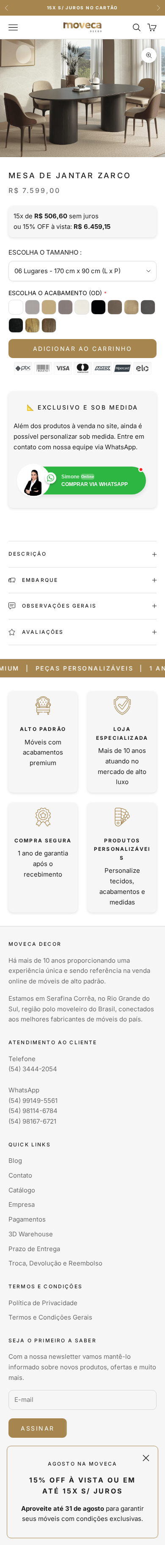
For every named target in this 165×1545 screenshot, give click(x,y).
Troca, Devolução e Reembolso (55, 1263)
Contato (20, 1175)
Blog (15, 1161)
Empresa (21, 1204)
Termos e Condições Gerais (50, 1317)
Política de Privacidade (42, 1303)
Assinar (38, 1428)
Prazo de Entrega (34, 1249)
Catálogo (21, 1190)
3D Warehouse (30, 1234)
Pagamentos (27, 1219)
